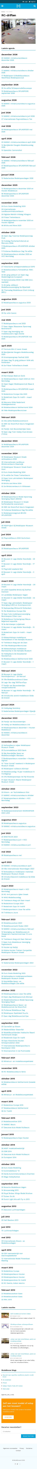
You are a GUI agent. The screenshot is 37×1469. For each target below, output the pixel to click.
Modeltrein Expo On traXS (14, 1038)
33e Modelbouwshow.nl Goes (16, 679)
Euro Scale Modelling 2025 (15, 206)
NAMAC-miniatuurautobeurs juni (17, 845)
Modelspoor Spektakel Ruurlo (16, 1013)
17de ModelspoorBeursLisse (15, 646)
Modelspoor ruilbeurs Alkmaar (16, 769)
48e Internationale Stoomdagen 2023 (19, 869)
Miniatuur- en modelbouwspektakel (18, 1061)
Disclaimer (29, 1448)
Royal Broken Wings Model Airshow (18, 1193)
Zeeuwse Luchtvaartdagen (14, 1210)
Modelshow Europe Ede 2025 (15, 394)
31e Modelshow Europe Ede (15, 611)
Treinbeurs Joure (11, 913)
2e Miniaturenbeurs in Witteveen (17, 486)
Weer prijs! (6, 1389)
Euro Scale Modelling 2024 (14, 472)
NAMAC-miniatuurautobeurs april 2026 (20, 142)
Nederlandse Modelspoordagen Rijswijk (19, 711)
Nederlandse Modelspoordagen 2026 (18, 178)
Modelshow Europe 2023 (14, 903)
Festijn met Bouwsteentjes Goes (17, 429)
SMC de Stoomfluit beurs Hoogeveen (19, 507)
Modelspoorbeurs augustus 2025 (17, 303)
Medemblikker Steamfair (14, 1030)
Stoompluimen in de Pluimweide (17, 1051)
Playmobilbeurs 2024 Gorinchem (17, 538)
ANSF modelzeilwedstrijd (14, 1148)
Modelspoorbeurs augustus (15, 823)
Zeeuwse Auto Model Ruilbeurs (16, 1127)
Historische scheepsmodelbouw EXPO (19, 267)
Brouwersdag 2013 (11, 1190)
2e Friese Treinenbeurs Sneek (16, 365)
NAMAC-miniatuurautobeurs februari (19, 929)
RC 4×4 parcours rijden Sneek (16, 894)
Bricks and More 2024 (12, 483)
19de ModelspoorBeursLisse (15, 410)
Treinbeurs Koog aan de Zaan (15, 643)
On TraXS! (8, 1111)
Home (3, 11)
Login (26, 1)
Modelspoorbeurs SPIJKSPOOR (16, 548)
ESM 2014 (8, 1151)
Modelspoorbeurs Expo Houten (16, 1138)
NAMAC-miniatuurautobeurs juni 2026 (19, 116)
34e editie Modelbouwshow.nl (16, 421)
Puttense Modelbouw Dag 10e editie (18, 510)
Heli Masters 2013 (11, 1220)
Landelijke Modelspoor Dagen (16, 595)
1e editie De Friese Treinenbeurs (17, 475)
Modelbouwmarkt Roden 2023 (16, 926)
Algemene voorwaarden (10, 1448)
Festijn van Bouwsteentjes (14, 722)
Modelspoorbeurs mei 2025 (15, 323)
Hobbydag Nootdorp (12, 708)
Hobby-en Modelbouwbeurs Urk (17, 725)
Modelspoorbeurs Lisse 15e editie (16, 909)
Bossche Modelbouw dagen (15, 1187)
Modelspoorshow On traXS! (15, 1280)
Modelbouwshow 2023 (13, 923)
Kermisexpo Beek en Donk (14, 376)
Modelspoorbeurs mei (13, 855)
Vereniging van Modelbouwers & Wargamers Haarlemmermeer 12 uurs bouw (16, 934)
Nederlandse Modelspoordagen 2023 (18, 963)
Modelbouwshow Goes (13, 1294)
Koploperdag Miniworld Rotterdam (17, 608)
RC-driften (9, 11)
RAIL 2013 (8, 1300)
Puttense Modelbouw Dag (14, 1010)
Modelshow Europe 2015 (13, 1105)
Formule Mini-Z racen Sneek (15, 349)
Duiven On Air (9, 1196)
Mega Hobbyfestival (12, 1177)
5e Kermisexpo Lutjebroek (14, 624)
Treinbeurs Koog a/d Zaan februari (17, 939)
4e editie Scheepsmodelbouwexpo (18, 88)
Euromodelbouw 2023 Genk (15, 750)
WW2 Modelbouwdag (12, 897)
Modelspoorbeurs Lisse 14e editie (17, 994)
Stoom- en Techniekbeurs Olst (16, 792)
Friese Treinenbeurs (12, 217)
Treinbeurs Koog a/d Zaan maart (17, 900)
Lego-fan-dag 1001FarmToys (15, 682)
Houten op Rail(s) (11, 947)
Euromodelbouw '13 (11, 1171)
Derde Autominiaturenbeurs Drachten (19, 1174)
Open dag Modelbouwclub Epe (16, 1016)
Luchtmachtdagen (11, 1231)
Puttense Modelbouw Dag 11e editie (17, 251)
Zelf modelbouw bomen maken (20, 1313)
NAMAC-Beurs (9, 1124)
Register (33, 1)
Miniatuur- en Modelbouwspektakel (18, 1095)
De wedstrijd (7, 1380)
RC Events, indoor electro (14, 1283)
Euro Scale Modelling (12, 1168)
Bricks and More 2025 (12, 225)
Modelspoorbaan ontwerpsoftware (21, 1324)
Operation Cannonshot (13, 150)
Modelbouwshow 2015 (12, 1121)
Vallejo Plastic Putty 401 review (13, 1386)
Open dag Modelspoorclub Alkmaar (18, 997)
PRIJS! (5, 1383)
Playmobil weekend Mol (13, 569)
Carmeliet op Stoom (12, 1026)
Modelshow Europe (11, 1271)
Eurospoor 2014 (10, 1157)
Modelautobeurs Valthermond (16, 1108)
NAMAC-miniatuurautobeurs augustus (19, 826)
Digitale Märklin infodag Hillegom (17, 214)
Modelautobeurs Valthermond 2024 (18, 407)
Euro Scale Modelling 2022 (14, 973)
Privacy (22, 1448)
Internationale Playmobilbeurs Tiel (18, 119)
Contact (18, 1450)
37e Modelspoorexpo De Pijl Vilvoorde (19, 777)
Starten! (8, 1417)
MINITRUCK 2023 (11, 837)
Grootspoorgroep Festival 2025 (16, 357)
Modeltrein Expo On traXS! (14, 906)
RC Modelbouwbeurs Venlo (15, 1072)
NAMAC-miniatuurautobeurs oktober (19, 795)
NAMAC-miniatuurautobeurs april (17, 866)
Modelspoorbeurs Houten (14, 1274)
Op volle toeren (10, 313)
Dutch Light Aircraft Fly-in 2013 (17, 1199)
